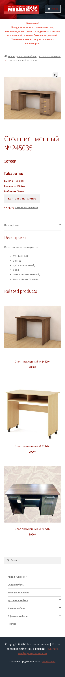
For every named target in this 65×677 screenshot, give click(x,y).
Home (11, 56)
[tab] (32, 225)
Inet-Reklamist (48, 661)
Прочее (12, 623)
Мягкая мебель (16, 608)
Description (11, 225)
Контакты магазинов (22, 198)
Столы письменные (49, 56)
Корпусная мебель (18, 592)
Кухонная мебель (18, 600)
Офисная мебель (26, 56)
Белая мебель (16, 584)
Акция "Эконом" (17, 576)
